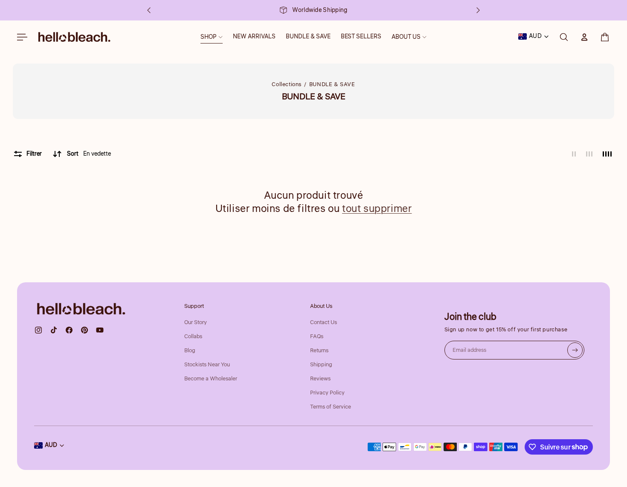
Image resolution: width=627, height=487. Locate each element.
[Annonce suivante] (478, 10)
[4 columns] (607, 154)
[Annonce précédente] (149, 10)
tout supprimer (377, 208)
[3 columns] (589, 154)
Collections (287, 84)
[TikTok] (53, 330)
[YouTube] (100, 330)
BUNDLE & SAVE (308, 36)
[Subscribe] (575, 350)
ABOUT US (406, 37)
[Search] (563, 37)
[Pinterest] (84, 330)
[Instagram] (38, 330)
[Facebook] (69, 330)
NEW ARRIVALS (254, 36)
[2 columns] (573, 154)
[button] (604, 37)
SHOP (208, 37)
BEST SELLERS (361, 36)
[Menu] (22, 37)
